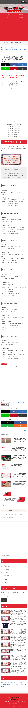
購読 (4, 600)
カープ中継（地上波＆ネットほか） (14, 124)
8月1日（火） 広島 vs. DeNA (14, 126)
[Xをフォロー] (7, 422)
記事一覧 (7, 701)
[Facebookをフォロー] (20, 422)
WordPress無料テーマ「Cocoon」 (11, 684)
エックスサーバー (12, 682)
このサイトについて (20, 701)
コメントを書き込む (14, 510)
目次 (12, 121)
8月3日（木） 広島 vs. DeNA (14, 130)
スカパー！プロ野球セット (10, 47)
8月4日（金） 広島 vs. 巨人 (14, 132)
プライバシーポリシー (14, 703)
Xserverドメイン (23, 682)
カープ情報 (5, 363)
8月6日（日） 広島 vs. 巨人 (14, 136)
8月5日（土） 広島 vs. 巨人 (14, 134)
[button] (22, 68)
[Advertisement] (14, 32)
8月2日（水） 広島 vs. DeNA (14, 128)
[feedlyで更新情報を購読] (7, 425)
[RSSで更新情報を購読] (20, 425)
